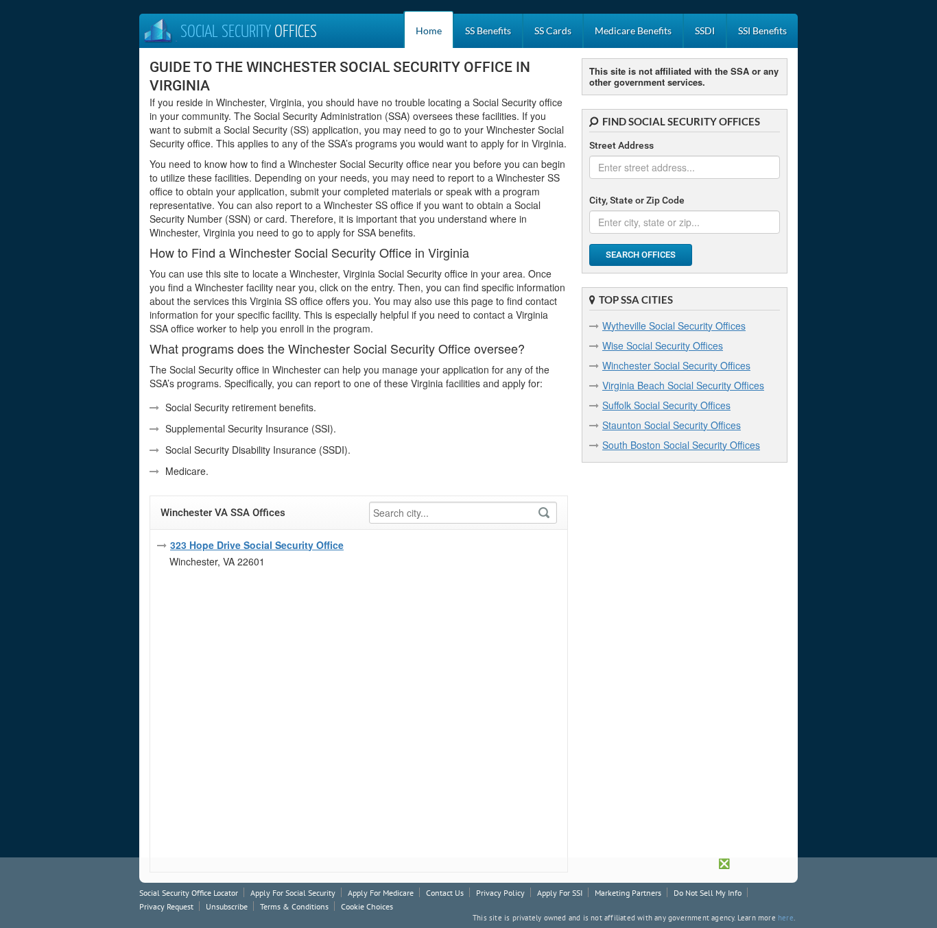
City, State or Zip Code (637, 200)
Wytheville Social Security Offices (674, 325)
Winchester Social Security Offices (676, 365)
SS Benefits (488, 30)
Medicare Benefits (633, 30)
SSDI (705, 30)
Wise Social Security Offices (662, 345)
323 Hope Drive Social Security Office (257, 545)
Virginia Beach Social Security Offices (683, 385)
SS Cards (552, 30)
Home (429, 30)
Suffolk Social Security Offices (666, 405)
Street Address (621, 145)
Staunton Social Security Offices (671, 425)
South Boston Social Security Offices (681, 445)
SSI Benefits (762, 30)
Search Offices (641, 254)
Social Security (248, 32)
